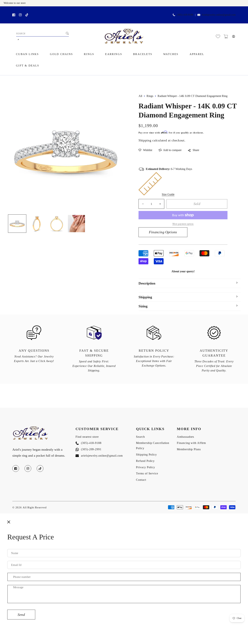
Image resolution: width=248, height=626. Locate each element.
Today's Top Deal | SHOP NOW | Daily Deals (45, 10)
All (140, 95)
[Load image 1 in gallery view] (17, 224)
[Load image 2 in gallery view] (37, 224)
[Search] (67, 33)
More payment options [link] (183, 224)
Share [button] (196, 150)
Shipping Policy (146, 454)
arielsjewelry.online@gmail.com (99, 455)
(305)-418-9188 (88, 442)
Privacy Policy (145, 467)
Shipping (145, 140)
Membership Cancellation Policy (152, 445)
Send (21, 615)
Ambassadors (185, 436)
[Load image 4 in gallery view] (77, 224)
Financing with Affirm (191, 442)
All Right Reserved (35, 507)
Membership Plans (189, 449)
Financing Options (163, 232)
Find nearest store (87, 436)
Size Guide (168, 194)
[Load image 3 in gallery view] (57, 224)
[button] (226, 36)
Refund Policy (145, 460)
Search (140, 436)
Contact (141, 479)
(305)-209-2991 (88, 449)
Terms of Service (147, 473)
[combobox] (42, 33)
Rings (150, 95)
